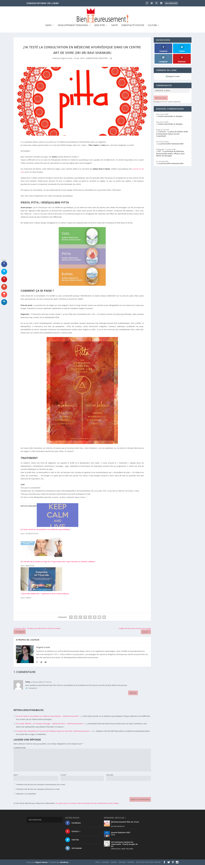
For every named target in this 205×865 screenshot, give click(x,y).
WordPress (64, 862)
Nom (16, 775)
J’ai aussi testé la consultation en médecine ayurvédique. (45, 529)
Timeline (130, 862)
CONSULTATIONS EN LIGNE (43, 3)
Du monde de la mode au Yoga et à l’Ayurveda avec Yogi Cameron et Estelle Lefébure (58, 561)
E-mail (64, 775)
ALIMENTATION (92, 58)
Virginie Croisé (66, 58)
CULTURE (152, 25)
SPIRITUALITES (116, 849)
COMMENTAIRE (20, 748)
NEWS (48, 25)
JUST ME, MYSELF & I (118, 826)
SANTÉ (114, 25)
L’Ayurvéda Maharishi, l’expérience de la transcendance (45, 593)
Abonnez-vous (160, 98)
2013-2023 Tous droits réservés (148, 862)
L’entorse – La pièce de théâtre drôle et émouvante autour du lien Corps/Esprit (172, 133)
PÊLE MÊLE (129, 849)
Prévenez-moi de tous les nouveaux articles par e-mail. (38, 789)
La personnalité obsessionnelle (170, 144)
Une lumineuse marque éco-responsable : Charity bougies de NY (124, 844)
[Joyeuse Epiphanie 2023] (107, 834)
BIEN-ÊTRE (100, 25)
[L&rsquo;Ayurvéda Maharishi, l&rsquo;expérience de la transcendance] (41, 590)
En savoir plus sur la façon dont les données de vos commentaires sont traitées (87, 803)
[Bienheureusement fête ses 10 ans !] (107, 823)
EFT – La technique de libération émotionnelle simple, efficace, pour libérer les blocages (170, 153)
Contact (114, 862)
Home (97, 862)
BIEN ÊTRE (103, 58)
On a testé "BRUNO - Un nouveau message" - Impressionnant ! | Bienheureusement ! (50, 723)
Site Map (122, 862)
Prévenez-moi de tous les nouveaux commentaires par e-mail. (40, 784)
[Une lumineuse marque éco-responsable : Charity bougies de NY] (107, 844)
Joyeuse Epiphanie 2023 (120, 832)
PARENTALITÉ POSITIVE (132, 25)
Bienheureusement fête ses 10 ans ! (125, 823)
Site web (109, 775)
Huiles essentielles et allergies (170, 116)
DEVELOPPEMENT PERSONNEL (73, 25)
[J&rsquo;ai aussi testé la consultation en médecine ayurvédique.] (57, 526)
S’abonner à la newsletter (26, 794)
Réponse (133, 693)
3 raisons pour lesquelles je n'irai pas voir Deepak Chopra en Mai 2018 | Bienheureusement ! (53, 731)
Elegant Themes (41, 862)
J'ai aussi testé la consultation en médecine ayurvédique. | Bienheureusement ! (47, 716)
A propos (105, 862)
